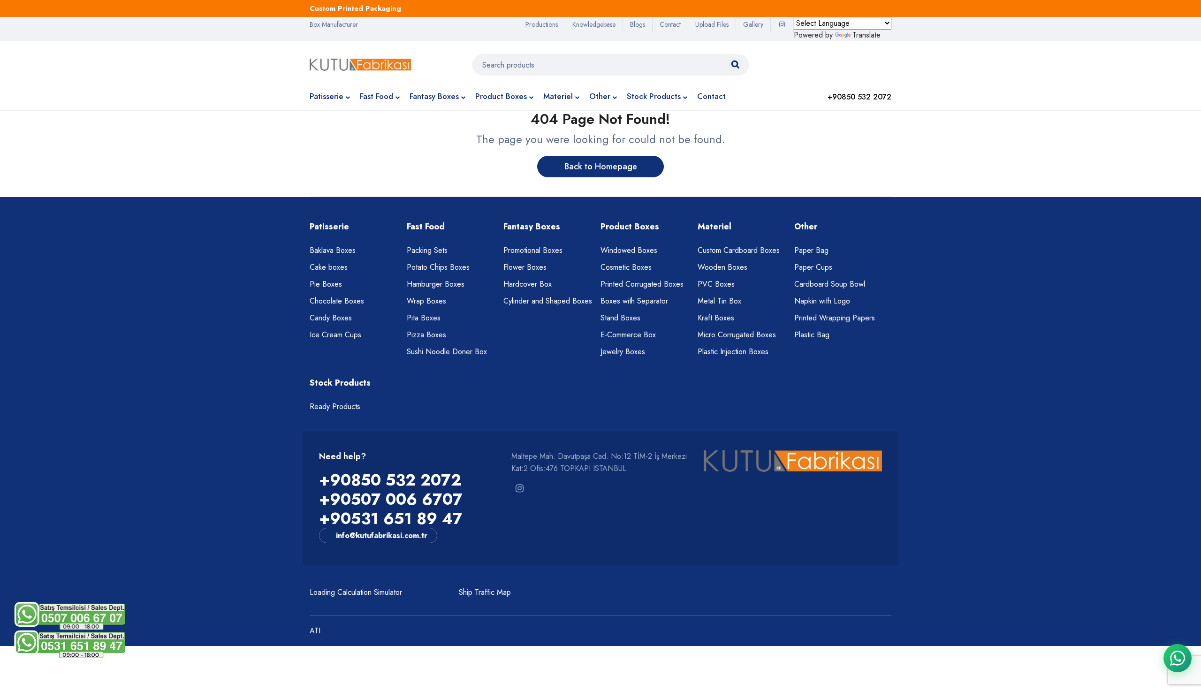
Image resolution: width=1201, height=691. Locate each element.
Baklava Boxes (333, 250)
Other (599, 96)
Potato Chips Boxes (438, 267)
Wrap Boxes (426, 301)
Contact (670, 24)
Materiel (558, 96)
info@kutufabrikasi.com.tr (381, 535)
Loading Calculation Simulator (356, 592)
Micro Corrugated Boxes (737, 334)
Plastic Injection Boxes (733, 351)
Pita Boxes (424, 317)
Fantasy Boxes (434, 96)
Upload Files (712, 24)
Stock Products (654, 96)
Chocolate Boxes (337, 301)
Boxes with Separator (634, 301)
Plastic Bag (811, 334)
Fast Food (376, 96)
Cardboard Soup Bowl (829, 284)
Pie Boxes (326, 284)
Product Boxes (501, 96)
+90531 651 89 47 (391, 518)
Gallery (753, 24)
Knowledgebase (594, 24)
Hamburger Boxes (435, 284)
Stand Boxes (620, 317)
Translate (866, 35)
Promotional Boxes (532, 250)
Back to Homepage (600, 166)
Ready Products (335, 406)
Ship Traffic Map (485, 592)
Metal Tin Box (719, 301)
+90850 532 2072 (390, 480)
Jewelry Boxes (622, 351)
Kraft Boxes (716, 317)
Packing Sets (427, 250)
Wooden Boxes (722, 267)
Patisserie (326, 96)
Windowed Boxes (628, 250)
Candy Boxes (331, 317)
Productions (541, 24)
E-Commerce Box (628, 334)
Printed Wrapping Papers (834, 317)
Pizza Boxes (426, 334)
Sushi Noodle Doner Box (447, 351)
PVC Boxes (716, 284)
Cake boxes (329, 267)
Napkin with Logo (822, 301)
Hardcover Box (527, 284)
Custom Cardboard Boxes (739, 250)
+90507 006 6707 (391, 499)
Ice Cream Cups (335, 334)
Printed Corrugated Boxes (642, 284)
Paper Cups (813, 267)
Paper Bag (811, 250)
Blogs (637, 24)
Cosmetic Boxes (626, 267)
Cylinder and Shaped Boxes (547, 301)
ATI (315, 630)
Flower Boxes (525, 267)
